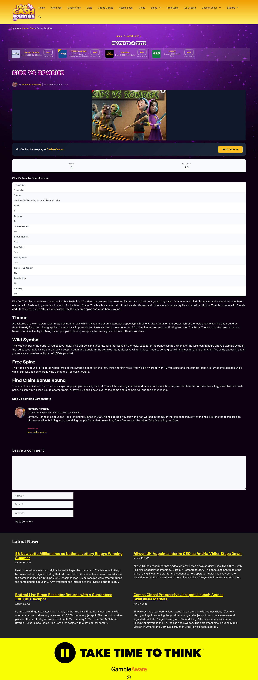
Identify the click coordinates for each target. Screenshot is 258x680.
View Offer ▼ (48, 56)
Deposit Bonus (209, 7)
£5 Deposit (190, 7)
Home (42, 7)
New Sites (56, 7)
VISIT (48, 52)
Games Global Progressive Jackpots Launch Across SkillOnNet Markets (178, 597)
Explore (231, 7)
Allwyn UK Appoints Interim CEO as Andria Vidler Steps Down (187, 553)
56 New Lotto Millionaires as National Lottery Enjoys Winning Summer (69, 555)
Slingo (141, 7)
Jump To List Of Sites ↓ (129, 36)
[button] (40, 16)
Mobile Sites (74, 7)
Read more (33, 428)
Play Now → (230, 149)
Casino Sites (125, 7)
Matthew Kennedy (31, 84)
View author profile (37, 432)
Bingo (154, 7)
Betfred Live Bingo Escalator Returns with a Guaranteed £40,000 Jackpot (63, 597)
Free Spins (172, 7)
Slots (89, 7)
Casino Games (105, 7)
